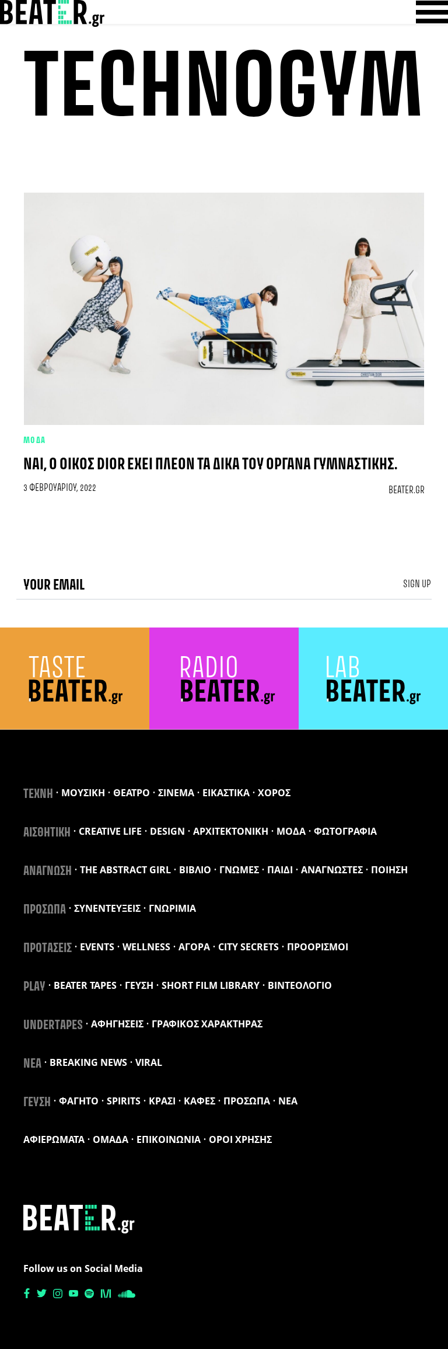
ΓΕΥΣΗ (139, 985)
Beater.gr (406, 490)
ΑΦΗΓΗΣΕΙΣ (117, 1023)
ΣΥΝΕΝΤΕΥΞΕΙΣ (107, 908)
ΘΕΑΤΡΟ (131, 792)
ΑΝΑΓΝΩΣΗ (47, 872)
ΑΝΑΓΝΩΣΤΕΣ (332, 869)
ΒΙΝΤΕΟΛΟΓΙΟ (300, 985)
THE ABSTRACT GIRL (125, 869)
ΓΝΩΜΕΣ (239, 869)
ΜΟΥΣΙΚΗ (83, 792)
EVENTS (97, 946)
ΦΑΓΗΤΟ (79, 1100)
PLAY (34, 987)
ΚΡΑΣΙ (162, 1100)
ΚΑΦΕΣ (199, 1100)
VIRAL (148, 1062)
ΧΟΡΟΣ (274, 792)
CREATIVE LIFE (110, 831)
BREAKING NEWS (88, 1062)
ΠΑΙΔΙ (280, 869)
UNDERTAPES (53, 1026)
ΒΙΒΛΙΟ (195, 869)
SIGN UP (417, 584)
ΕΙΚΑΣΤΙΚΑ (226, 792)
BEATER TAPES (85, 985)
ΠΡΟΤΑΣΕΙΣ (47, 949)
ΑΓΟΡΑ (194, 946)
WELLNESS (146, 946)
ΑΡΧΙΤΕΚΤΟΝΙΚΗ (230, 831)
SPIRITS (124, 1100)
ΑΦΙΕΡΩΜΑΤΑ (54, 1139)
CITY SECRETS (248, 946)
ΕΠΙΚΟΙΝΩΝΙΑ (168, 1139)
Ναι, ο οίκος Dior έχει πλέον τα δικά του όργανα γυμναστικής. (210, 464)
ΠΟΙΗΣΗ (389, 869)
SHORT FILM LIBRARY (211, 985)
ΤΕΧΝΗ (38, 794)
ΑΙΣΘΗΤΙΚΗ (47, 833)
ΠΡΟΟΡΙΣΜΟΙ (317, 946)
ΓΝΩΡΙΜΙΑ (172, 908)
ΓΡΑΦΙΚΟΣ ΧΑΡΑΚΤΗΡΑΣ (207, 1023)
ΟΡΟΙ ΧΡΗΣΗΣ (240, 1139)
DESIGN (167, 831)
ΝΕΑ (32, 1064)
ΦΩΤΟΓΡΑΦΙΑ (345, 831)
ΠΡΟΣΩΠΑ (44, 910)
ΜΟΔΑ (34, 440)
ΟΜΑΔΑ (110, 1139)
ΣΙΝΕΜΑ (176, 792)
